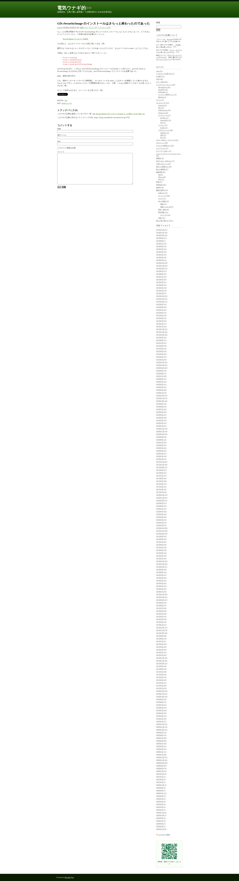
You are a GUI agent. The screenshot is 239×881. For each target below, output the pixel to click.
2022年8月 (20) (161, 307)
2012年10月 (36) (161, 633)
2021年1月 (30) (161, 359)
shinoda (59, 27)
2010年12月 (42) (161, 691)
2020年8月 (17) (161, 373)
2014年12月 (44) (161, 561)
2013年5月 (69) (161, 613)
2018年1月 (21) (161, 459)
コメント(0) (93, 27)
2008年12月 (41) (161, 757)
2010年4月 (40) (161, 713)
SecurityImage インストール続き (75, 39)
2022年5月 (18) (161, 315)
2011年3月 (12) (161, 683)
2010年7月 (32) (161, 705)
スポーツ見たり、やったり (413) (167, 140)
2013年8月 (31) (161, 605)
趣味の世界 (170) (162, 190)
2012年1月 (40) (161, 655)
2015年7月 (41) (161, 542)
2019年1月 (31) (161, 426)
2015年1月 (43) (161, 558)
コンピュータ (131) (162, 103)
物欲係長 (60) (160, 172)
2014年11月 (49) (161, 564)
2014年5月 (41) (161, 580)
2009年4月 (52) (161, 746)
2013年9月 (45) (161, 602)
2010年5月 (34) (161, 710)
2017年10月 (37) (161, 467)
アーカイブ (165, 226)
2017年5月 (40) (161, 481)
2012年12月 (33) (161, 627)
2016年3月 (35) (161, 520)
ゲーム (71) (160, 100)
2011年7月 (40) (161, 671)
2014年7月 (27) (161, 575)
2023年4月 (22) (161, 285)
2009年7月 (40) (161, 738)
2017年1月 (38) (161, 492)
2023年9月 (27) (161, 271)
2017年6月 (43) (161, 478)
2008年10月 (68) (161, 763)
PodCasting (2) (163, 92)
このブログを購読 (164, 834)
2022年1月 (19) (161, 326)
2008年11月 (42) (161, 760)
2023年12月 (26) (161, 263)
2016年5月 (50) (161, 514)
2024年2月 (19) (161, 257)
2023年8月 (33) (161, 274)
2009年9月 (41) (161, 732)
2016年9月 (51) (161, 503)
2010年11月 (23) (161, 694)
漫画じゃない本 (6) (166, 207)
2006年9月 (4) (161, 787)
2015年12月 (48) (161, 528)
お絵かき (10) (162, 193)
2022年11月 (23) (161, 299)
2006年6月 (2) (161, 796)
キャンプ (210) (165, 215)
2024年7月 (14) (161, 243)
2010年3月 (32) (161, 716)
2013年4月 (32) (161, 616)
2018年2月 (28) (161, 456)
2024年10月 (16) (161, 235)
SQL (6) (163, 122)
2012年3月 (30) (161, 649)
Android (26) (162, 105)
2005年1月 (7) (161, 810)
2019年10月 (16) (161, 401)
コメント (60, 152)
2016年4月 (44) (161, 517)
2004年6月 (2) (161, 823)
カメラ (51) (162, 198)
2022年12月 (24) (161, 296)
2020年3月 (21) (161, 387)
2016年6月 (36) (161, 511)
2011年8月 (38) (161, 669)
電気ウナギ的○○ (74, 7)
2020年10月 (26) (161, 368)
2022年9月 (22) (161, 304)
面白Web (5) (162, 97)
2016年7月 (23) (161, 508)
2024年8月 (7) (161, 241)
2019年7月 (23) (161, 409)
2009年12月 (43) (161, 724)
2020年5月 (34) (161, 381)
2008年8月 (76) (161, 768)
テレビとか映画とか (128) (165, 145)
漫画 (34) (163, 204)
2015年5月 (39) (161, 547)
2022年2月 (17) (161, 323)
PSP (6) (160, 175)
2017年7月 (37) (161, 475)
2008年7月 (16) (161, 771)
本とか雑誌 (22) (163, 201)
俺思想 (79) (160, 158)
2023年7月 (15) (161, 276)
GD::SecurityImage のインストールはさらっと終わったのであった (118, 114)
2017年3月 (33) (161, 486)
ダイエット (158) (162, 143)
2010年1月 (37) (161, 721)
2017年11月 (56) (161, 464)
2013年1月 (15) (161, 624)
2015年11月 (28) (161, 531)
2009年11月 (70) (161, 727)
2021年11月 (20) (161, 332)
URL (59, 141)
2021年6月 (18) (161, 346)
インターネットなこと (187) (165, 84)
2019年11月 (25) (161, 398)
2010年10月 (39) (161, 696)
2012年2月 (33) (161, 652)
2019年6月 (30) (161, 412)
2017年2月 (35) (161, 489)
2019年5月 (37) (161, 415)
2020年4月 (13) (161, 384)
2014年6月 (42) (161, 578)
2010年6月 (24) (161, 707)
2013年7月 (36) (161, 608)
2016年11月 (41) (161, 497)
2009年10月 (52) (161, 729)
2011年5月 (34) (161, 677)
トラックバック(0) (104, 27)
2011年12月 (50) (161, 658)
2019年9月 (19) (161, 404)
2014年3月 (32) (161, 586)
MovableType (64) (164, 87)
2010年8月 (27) (161, 702)
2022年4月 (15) (161, 318)
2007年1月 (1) (161, 782)
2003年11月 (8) (161, 829)
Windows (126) (163, 113)
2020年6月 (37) (161, 379)
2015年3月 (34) (161, 553)
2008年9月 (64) (161, 765)
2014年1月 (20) (161, 591)
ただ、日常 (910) (162, 82)
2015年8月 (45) (161, 539)
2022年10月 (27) (161, 301)
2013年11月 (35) (161, 597)
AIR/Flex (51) (164, 133)
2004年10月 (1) (161, 815)
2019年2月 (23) (161, 423)
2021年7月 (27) (161, 343)
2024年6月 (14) (161, 246)
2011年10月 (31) (161, 663)
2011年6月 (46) (161, 674)
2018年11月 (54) (161, 431)
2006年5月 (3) (161, 799)
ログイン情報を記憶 (67, 148)
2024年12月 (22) (161, 230)
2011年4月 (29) (161, 680)
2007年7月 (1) (161, 776)
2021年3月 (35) (161, 354)
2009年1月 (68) (161, 754)
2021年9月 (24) (161, 337)
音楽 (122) (161, 218)
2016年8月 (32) (161, 506)
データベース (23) (164, 115)
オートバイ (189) (164, 196)
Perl (66, 100)
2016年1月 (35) (161, 525)
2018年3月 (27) (161, 453)
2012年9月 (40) (161, 636)
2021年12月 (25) (161, 329)
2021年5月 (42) (161, 348)
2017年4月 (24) (161, 484)
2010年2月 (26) (161, 718)
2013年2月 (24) (161, 622)
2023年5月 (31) (161, 282)
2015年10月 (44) (161, 533)
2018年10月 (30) (161, 434)
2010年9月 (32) (161, 699)
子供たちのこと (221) (163, 164)
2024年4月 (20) (161, 252)
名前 (59, 129)
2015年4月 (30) (161, 550)
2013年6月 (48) (161, 611)
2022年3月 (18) (161, 321)
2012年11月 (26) (161, 630)
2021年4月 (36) (161, 351)
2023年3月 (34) (161, 288)
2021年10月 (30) (161, 334)
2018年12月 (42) (161, 428)
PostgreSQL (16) (165, 120)
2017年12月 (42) (161, 462)
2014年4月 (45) (161, 583)
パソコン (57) (162, 125)
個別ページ (84, 27)
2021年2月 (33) (161, 357)
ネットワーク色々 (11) (164, 151)
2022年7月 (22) (161, 310)
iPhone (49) (162, 177)
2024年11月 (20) (161, 232)
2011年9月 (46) (161, 666)
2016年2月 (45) (161, 522)
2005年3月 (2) (161, 804)
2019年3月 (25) (161, 420)
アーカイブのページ (164, 59)
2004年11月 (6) (161, 812)
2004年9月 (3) (161, 818)
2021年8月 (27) (161, 340)
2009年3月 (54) (161, 749)
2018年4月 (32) (161, 450)
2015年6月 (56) (161, 544)
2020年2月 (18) (161, 390)
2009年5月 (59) (161, 743)
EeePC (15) (164, 128)
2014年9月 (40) (161, 569)
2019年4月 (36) (161, 417)
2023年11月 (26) (161, 265)
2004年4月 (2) (161, 826)
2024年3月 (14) (161, 254)
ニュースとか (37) (162, 148)
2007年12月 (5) (161, 774)
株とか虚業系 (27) (162, 169)
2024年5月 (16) (161, 249)
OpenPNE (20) (163, 89)
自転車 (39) (160, 187)
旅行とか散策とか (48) (164, 166)
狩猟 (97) (159, 182)
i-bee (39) (159, 71)
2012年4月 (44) (161, 647)
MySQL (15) (164, 118)
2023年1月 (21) (161, 293)
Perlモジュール (67, 103)
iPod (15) (161, 179)
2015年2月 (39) (161, 555)
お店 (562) (159, 79)
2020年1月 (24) (161, 392)
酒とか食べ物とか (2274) (164, 220)
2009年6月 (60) (161, 741)
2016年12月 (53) (161, 495)
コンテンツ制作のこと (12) (167, 94)
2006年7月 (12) (161, 793)
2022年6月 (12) (161, 312)
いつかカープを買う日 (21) (165, 73)
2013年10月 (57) (161, 600)
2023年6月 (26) (161, 279)
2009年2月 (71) (161, 752)
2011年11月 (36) (161, 660)
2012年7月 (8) (161, 641)
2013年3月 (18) (161, 619)
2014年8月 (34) (161, 572)
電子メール (61, 135)
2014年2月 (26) (161, 589)
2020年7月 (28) (161, 376)
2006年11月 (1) (161, 785)
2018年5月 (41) (161, 448)
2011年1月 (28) (161, 688)
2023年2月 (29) (161, 290)
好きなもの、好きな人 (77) (165, 161)
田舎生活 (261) (161, 184)
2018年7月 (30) (161, 442)
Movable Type (69, 877)
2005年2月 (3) (161, 807)
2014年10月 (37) (161, 566)
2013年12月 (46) (161, 594)
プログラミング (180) (165, 130)
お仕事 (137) (160, 76)
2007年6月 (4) (161, 779)
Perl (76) (163, 137)
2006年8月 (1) (161, 790)
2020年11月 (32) (161, 365)
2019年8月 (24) (161, 406)
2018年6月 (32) (161, 445)
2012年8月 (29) (161, 638)
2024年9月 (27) (161, 238)
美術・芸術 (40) (163, 209)
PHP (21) (163, 135)
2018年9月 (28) (161, 437)
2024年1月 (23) (161, 260)
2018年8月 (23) (161, 439)
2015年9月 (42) (161, 536)
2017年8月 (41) (161, 473)
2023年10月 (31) (161, 268)
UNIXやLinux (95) (164, 110)
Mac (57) (161, 108)
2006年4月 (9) (161, 801)
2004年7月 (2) (161, 821)
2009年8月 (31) (161, 735)
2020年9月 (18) (161, 370)
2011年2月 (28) (161, 685)
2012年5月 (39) (161, 644)
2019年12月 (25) (161, 395)
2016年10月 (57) (161, 500)
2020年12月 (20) (161, 362)
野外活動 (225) (163, 212)
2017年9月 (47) (161, 470)
